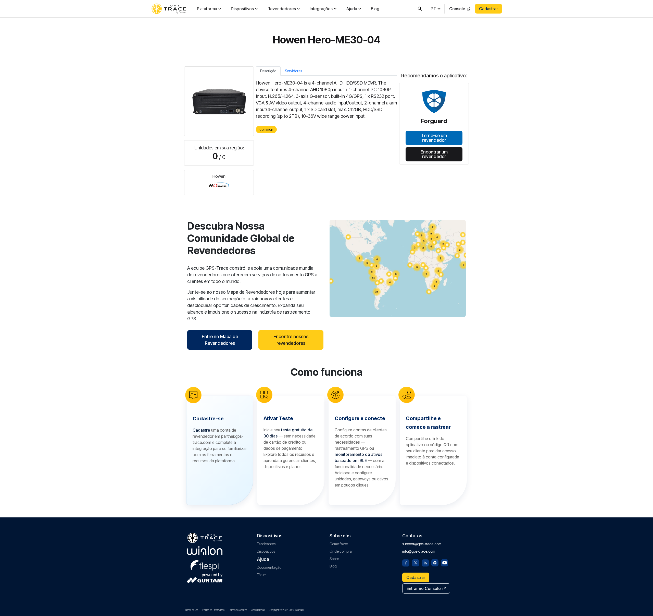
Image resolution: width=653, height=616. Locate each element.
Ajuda (351, 8)
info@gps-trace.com (418, 551)
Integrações (321, 8)
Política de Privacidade (213, 609)
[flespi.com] (204, 564)
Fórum (262, 575)
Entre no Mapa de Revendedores (220, 340)
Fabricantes (266, 544)
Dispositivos (242, 8)
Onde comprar (341, 551)
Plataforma (207, 8)
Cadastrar (488, 8)
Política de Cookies (238, 609)
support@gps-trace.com (421, 544)
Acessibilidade (258, 609)
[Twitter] (415, 562)
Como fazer (339, 544)
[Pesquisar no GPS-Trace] (420, 8)
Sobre (334, 558)
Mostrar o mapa (397, 268)
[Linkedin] (425, 562)
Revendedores (282, 8)
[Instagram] (434, 562)
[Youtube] (444, 562)
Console (457, 8)
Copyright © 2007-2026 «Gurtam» (287, 609)
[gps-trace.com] (169, 9)
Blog (375, 8)
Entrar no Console (424, 588)
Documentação (269, 567)
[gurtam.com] (204, 551)
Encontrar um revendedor (434, 154)
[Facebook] (405, 562)
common (266, 129)
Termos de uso (191, 609)
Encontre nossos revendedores (290, 340)
